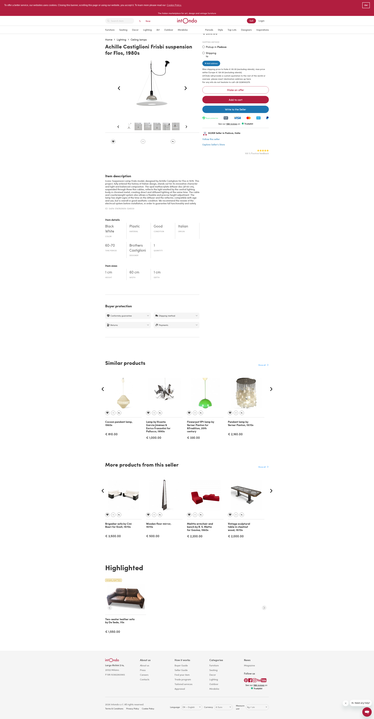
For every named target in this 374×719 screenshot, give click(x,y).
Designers (246, 29)
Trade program (183, 679)
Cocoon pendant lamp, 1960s (119, 423)
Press (143, 670)
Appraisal (180, 688)
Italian (183, 226)
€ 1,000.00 (153, 437)
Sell (251, 20)
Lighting (147, 29)
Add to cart (235, 99)
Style (220, 29)
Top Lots (232, 29)
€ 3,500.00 (113, 536)
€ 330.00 (193, 437)
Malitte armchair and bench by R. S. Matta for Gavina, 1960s (200, 527)
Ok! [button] (366, 5)
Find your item (182, 674)
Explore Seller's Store (213, 144)
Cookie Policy (148, 708)
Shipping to (211, 54)
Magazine (249, 665)
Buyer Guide (181, 665)
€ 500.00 (152, 536)
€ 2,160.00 (235, 434)
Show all (262, 365)
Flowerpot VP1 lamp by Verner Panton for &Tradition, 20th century (200, 426)
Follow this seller (211, 139)
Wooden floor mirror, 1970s (158, 525)
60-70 (110, 245)
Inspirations (262, 29)
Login (261, 20)
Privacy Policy (132, 708)
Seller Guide (181, 670)
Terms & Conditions (114, 708)
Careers (144, 674)
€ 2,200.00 (194, 536)
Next (185, 88)
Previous (119, 88)
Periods (209, 29)
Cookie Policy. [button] (174, 5)
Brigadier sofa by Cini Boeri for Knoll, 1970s (118, 525)
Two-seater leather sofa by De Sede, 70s (120, 620)
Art (158, 29)
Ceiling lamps (139, 39)
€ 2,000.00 (236, 536)
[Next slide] (264, 607)
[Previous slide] (110, 607)
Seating (123, 29)
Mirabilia (183, 29)
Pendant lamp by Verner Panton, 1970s (240, 423)
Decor (135, 29)
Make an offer (235, 90)
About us (144, 665)
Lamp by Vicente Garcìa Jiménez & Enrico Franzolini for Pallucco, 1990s (158, 426)
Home (108, 39)
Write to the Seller (235, 109)
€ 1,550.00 (112, 631)
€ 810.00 (111, 434)
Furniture (110, 29)
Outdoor (168, 29)
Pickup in (216, 47)
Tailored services (183, 684)
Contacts (144, 679)
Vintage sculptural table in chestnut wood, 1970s (239, 527)
